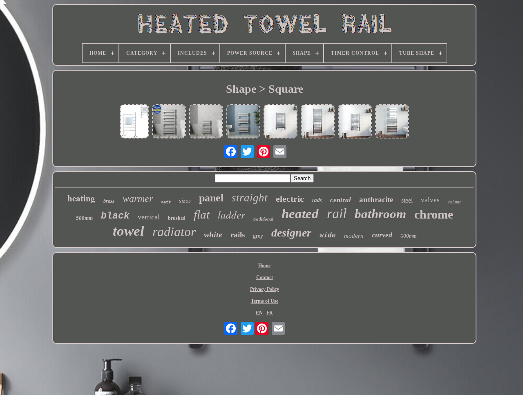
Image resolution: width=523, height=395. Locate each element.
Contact (264, 277)
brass (108, 201)
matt (166, 202)
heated (300, 213)
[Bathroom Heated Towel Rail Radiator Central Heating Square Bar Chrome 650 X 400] (281, 122)
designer (291, 232)
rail (336, 213)
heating (81, 198)
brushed (177, 218)
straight (250, 198)
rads (317, 200)
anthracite (376, 199)
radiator (174, 231)
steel (407, 200)
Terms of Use (264, 301)
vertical (149, 217)
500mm (84, 218)
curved (382, 235)
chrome (433, 214)
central (340, 200)
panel (211, 198)
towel (128, 231)
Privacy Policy (264, 289)
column (455, 201)
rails (237, 234)
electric (290, 199)
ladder (231, 214)
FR (269, 313)
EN (259, 313)
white (213, 234)
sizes (185, 200)
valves (430, 200)
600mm (408, 236)
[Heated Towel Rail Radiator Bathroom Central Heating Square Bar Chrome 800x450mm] (355, 122)
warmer (138, 198)
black (115, 216)
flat (202, 214)
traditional (263, 218)
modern (354, 235)
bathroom (380, 214)
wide (328, 235)
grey (258, 236)
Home (264, 265)
